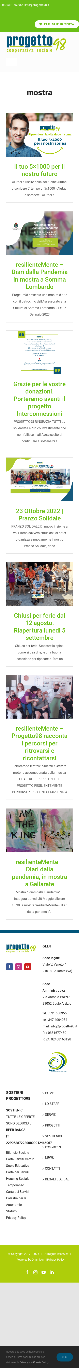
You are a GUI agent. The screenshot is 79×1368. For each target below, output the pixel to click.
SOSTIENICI (53, 1136)
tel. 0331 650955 (13, 5)
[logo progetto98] (36, 36)
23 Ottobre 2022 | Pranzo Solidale (39, 479)
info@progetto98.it (37, 5)
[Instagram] (18, 966)
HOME (49, 1093)
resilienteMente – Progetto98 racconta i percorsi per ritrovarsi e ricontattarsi (39, 697)
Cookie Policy (41, 1362)
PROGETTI (52, 1125)
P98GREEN (53, 1147)
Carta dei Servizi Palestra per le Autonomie (17, 1198)
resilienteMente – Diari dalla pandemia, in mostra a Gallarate (39, 830)
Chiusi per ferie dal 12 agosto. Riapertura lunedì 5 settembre (39, 584)
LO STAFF (52, 1104)
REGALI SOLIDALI (57, 1179)
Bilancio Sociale (17, 1153)
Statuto (11, 1211)
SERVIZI (51, 1115)
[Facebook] (9, 966)
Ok (64, 1357)
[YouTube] (27, 966)
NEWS (49, 1158)
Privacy (24, 1362)
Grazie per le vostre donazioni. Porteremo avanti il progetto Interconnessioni (39, 352)
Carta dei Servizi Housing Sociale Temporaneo (17, 1178)
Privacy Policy (16, 1218)
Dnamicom (38, 1259)
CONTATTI (52, 1168)
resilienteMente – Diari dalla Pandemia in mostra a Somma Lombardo (39, 233)
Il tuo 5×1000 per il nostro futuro (39, 135)
